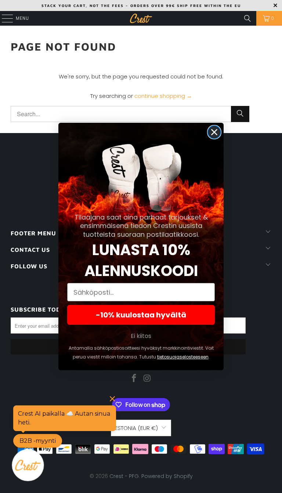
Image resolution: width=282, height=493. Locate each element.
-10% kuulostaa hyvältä (141, 315)
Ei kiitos (141, 336)
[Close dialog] (214, 132)
